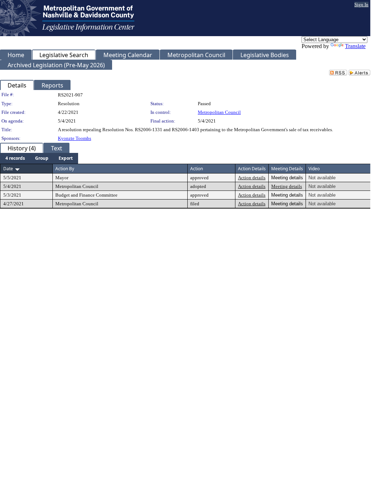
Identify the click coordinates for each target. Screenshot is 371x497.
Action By (64, 169)
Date (8, 169)
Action (196, 169)
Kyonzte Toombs (74, 138)
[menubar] (39, 158)
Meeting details (286, 186)
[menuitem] (15, 158)
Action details (251, 177)
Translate (355, 46)
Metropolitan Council (219, 112)
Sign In (361, 4)
